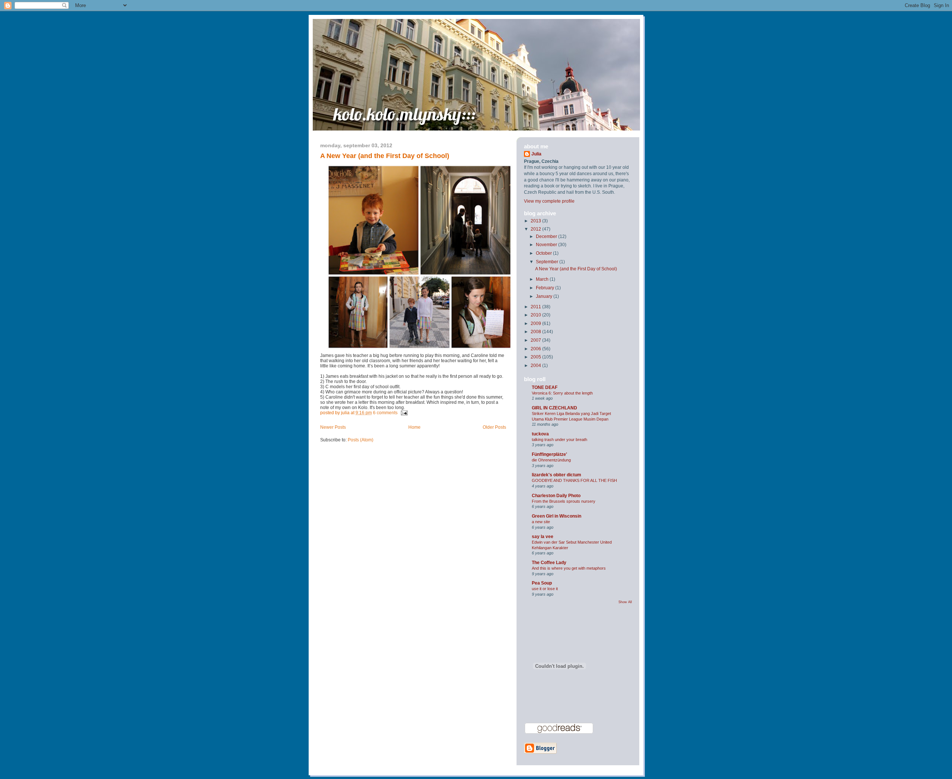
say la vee (542, 536)
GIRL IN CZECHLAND (554, 408)
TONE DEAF (544, 387)
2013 (536, 220)
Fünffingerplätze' (549, 454)
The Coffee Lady (549, 562)
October (544, 253)
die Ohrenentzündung (551, 460)
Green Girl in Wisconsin (556, 516)
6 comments (385, 412)
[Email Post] (403, 412)
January (544, 296)
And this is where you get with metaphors (569, 568)
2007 (536, 340)
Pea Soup (542, 583)
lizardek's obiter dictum (556, 474)
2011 (536, 306)
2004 (536, 365)
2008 (536, 331)
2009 (536, 323)
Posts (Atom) (360, 439)
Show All (625, 602)
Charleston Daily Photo (556, 495)
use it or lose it (545, 588)
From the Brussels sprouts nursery (563, 501)
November (547, 244)
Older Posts (494, 427)
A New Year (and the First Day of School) (384, 156)
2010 (536, 315)
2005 (536, 357)
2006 (536, 348)
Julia (536, 154)
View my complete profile (549, 201)
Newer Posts (333, 427)
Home (414, 427)
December (547, 236)
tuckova (540, 434)
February (545, 287)
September (547, 261)
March (543, 279)
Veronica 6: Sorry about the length (562, 393)
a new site (541, 521)
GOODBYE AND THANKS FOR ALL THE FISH (574, 480)
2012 (536, 229)
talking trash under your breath (559, 439)
